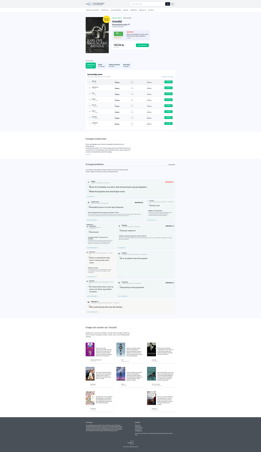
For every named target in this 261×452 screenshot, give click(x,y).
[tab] (91, 65)
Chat (172, 3)
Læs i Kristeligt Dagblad (92, 247)
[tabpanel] (130, 100)
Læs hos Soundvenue (122, 296)
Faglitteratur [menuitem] (133, 10)
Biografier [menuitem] (125, 10)
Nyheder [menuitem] (92, 10)
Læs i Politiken (90, 196)
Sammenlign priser (142, 45)
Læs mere (171, 164)
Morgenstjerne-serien (120, 24)
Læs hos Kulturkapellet (92, 296)
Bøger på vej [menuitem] (142, 10)
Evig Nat (123, 384)
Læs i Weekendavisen (91, 276)
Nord (122, 359)
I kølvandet (154, 359)
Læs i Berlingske (121, 247)
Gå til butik (168, 81)
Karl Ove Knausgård (118, 26)
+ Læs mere (88, 154)
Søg (167, 3)
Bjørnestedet (93, 384)
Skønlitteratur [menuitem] (105, 10)
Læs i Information (151, 220)
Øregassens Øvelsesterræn (96, 359)
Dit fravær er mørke (156, 384)
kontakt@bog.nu (138, 430)
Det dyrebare (93, 408)
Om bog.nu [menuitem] (151, 10)
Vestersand (154, 408)
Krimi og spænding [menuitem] (116, 10)
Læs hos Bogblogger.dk (92, 311)
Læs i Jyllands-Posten (91, 220)
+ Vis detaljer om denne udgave (167, 76)
